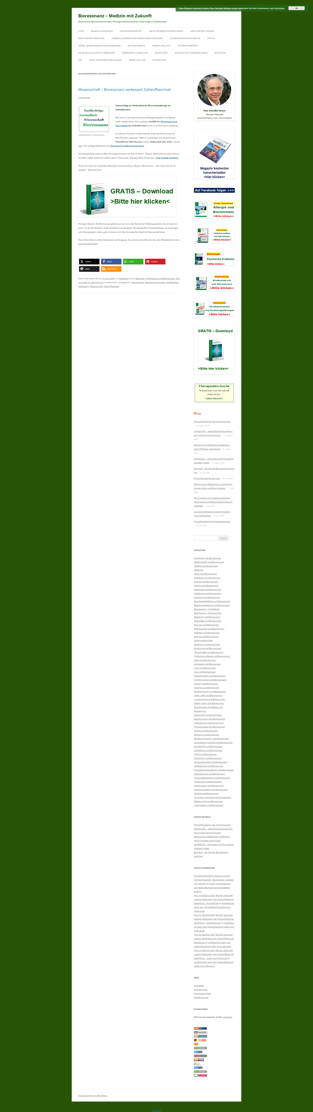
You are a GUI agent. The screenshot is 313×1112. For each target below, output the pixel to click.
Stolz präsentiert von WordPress (92, 1095)
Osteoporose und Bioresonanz (209, 722)
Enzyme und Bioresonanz (206, 636)
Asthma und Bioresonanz (206, 585)
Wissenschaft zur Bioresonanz (191, 52)
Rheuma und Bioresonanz (206, 734)
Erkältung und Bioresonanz (207, 644)
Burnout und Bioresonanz (206, 624)
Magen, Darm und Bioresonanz (209, 703)
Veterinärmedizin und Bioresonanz (211, 789)
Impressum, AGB (137, 60)
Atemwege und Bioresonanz (207, 589)
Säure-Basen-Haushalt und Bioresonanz (213, 742)
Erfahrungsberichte (131, 31)
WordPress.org (201, 997)
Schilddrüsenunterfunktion (185, 38)
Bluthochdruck (136, 45)
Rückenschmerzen (187, 45)
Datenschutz (159, 60)
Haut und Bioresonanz (205, 667)
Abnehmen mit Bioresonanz (207, 558)
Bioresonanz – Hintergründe (207, 613)
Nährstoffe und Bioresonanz (208, 715)
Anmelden (199, 985)
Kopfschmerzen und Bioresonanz (210, 691)
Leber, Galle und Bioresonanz (208, 695)
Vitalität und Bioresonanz (206, 793)
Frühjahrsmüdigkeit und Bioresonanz (212, 656)
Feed (199, 413)
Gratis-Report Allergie (202, 31)
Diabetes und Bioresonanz (206, 632)
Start (81, 31)
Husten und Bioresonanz (206, 683)
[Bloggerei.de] (200, 1075)
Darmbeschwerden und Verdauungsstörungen (137, 38)
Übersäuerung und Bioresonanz (209, 773)
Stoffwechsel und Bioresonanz (160, 278)
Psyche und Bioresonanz (206, 730)
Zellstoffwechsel (111, 286)
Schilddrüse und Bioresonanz (208, 750)
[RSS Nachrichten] (200, 1056)
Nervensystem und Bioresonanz (209, 718)
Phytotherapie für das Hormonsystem (212, 421)
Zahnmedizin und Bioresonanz (209, 805)
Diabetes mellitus (161, 45)
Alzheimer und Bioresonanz (207, 577)
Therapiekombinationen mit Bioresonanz (214, 769)
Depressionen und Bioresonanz (209, 628)
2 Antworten (84, 97)
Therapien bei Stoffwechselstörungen (127, 146)
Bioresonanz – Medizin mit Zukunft (115, 16)
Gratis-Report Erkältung (91, 38)
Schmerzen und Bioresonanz (208, 758)
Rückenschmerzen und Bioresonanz (211, 738)
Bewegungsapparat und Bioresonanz (212, 605)
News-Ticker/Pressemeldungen (105, 60)
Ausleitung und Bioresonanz (207, 593)
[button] (89, 261)
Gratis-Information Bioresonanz (166, 31)
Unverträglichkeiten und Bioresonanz (212, 777)
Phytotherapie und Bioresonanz (209, 726)
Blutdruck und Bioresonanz (207, 616)
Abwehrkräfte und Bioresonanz (209, 562)
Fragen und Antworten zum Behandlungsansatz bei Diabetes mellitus (212, 887)
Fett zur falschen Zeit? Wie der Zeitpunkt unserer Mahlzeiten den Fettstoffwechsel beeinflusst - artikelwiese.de (214, 919)
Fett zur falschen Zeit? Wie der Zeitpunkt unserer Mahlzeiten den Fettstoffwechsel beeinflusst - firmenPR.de (214, 899)
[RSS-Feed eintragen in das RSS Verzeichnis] (200, 1028)
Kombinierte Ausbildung (135, 52)
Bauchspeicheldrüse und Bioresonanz (212, 601)
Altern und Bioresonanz (205, 573)
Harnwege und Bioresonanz (207, 664)
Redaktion (220, 52)
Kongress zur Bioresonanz (206, 687)
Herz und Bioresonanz (205, 671)
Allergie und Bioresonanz (206, 565)
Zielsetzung (161, 52)
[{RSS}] (200, 1048)
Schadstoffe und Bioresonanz (208, 746)
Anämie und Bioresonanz (206, 581)
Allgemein (140, 278)
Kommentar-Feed (202, 993)
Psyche (211, 38)
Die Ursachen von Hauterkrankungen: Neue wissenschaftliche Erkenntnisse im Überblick (213, 502)
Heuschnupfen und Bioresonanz (209, 675)
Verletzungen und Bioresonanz (209, 785)
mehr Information (277, 8)
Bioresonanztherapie (155, 282)
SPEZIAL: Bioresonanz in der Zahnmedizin (99, 45)
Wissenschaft (96, 286)
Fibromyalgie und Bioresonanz (209, 652)
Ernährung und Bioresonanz (207, 648)
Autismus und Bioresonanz (207, 597)
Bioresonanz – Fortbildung (207, 609)
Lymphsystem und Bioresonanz (209, 699)
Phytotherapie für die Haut (207, 478)
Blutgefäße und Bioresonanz (207, 620)
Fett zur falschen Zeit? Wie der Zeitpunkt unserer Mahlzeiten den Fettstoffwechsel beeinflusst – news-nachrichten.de (214, 954)
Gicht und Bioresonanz (205, 660)
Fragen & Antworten (102, 31)
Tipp (80, 60)
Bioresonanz (138, 282)
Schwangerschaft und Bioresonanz (210, 762)
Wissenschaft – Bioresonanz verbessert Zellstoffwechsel (124, 89)
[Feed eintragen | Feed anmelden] (199, 1060)
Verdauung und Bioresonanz (208, 781)
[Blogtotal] (200, 1040)
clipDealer (227, 1017)
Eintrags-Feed (200, 989)
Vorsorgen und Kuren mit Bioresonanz (212, 797)
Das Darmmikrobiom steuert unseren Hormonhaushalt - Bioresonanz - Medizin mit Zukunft (214, 879)
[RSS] (196, 1044)
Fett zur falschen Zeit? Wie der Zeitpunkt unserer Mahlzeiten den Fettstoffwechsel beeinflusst (214, 938)
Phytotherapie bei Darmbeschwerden (212, 521)
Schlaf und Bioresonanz (205, 754)
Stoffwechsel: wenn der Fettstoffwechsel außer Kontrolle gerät (214, 907)
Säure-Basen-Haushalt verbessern (96, 52)
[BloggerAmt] (200, 1036)
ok (296, 8)
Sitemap (156, 1110)
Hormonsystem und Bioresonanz (210, 679)
